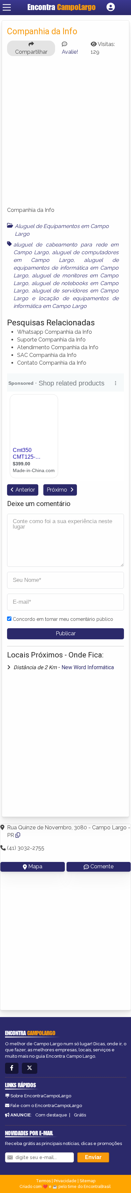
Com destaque (51, 1114)
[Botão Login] (110, 7)
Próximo (58, 490)
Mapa (35, 866)
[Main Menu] (6, 7)
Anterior (25, 490)
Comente (102, 866)
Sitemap (87, 1181)
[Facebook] (11, 1068)
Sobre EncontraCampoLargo (40, 1095)
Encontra (62, 7)
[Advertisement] (65, 134)
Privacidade (65, 1181)
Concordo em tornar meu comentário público (63, 619)
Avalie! (70, 52)
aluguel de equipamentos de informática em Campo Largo (66, 268)
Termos (43, 1181)
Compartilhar (31, 52)
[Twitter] (29, 1068)
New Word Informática (87, 667)
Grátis (80, 1114)
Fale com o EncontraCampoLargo (46, 1105)
